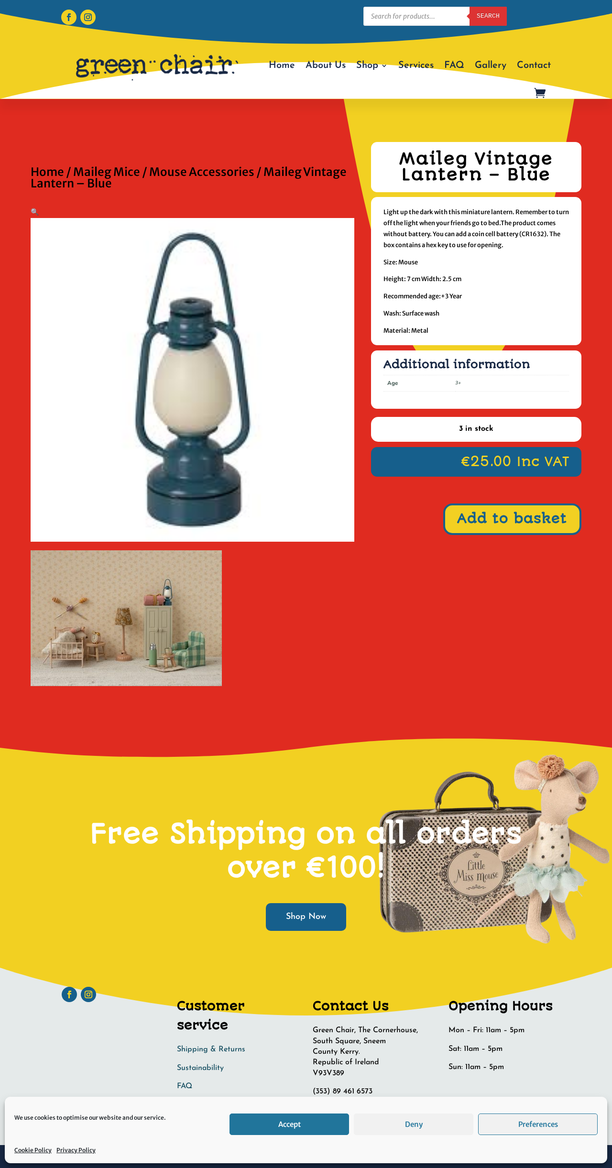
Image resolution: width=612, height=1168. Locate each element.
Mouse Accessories (201, 171)
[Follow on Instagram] (88, 17)
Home (282, 65)
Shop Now (306, 917)
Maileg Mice (106, 171)
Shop (367, 65)
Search (488, 16)
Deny (414, 1124)
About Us (326, 65)
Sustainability (200, 1068)
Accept (289, 1124)
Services (416, 65)
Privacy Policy (76, 1150)
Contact (534, 65)
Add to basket (512, 518)
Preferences (538, 1124)
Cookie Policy (33, 1150)
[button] (35, 211)
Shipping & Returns (211, 1049)
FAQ (454, 65)
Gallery (490, 65)
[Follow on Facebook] (68, 17)
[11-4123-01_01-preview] (126, 683)
